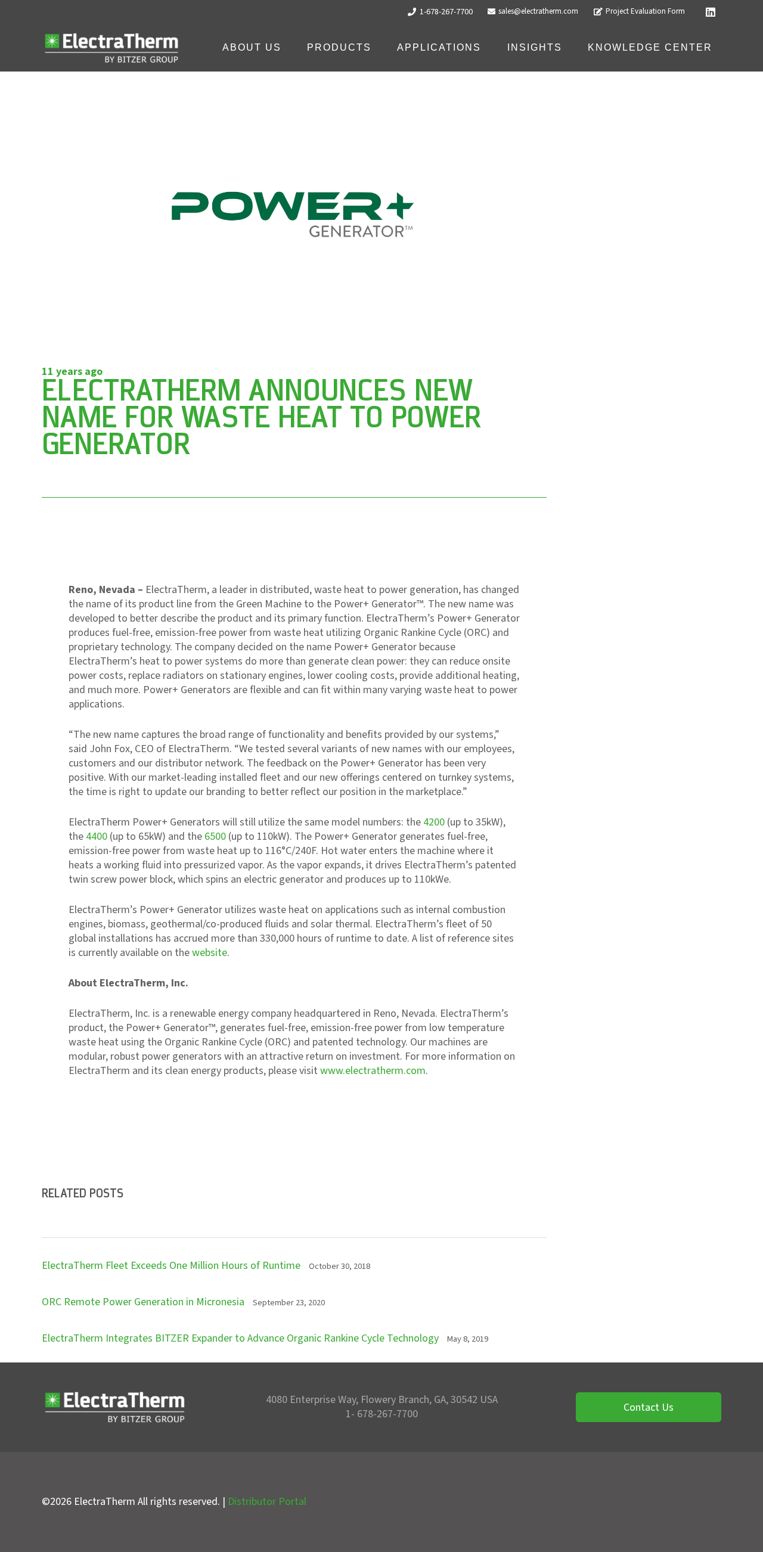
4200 (434, 822)
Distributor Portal (267, 1501)
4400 (96, 836)
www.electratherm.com (373, 1070)
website (209, 952)
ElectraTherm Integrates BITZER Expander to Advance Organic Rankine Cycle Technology (240, 1338)
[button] (290, 47)
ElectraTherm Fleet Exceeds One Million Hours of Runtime (171, 1265)
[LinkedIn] (710, 12)
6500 (215, 836)
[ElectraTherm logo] (111, 48)
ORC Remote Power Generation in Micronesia (143, 1302)
